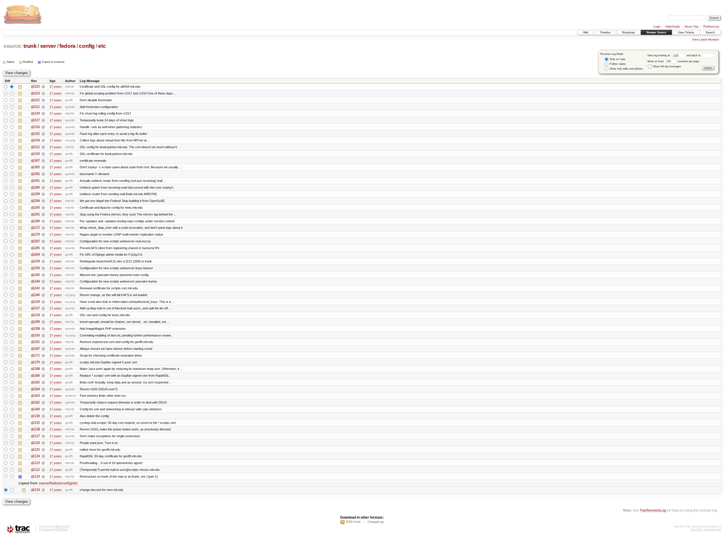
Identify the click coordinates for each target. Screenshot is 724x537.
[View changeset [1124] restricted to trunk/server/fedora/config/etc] (43, 456)
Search (710, 32)
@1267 (35, 241)
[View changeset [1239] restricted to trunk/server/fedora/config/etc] (43, 302)
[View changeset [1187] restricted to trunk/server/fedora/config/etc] (43, 349)
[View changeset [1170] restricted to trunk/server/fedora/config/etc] (43, 362)
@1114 (35, 490)
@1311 (35, 147)
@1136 (35, 416)
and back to (694, 55)
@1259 (35, 261)
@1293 (35, 208)
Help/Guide (672, 26)
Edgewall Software (55, 529)
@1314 (35, 140)
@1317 (35, 120)
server (48, 46)
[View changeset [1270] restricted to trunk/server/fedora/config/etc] (43, 234)
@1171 (35, 355)
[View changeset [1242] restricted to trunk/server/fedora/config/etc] (43, 288)
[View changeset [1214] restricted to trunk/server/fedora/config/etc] (43, 315)
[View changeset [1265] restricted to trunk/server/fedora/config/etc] (43, 248)
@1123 (35, 463)
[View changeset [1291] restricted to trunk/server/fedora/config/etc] (43, 214)
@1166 (35, 376)
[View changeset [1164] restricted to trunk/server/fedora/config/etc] (43, 389)
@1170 (35, 362)
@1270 (35, 234)
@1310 (35, 154)
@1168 (35, 369)
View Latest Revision (705, 39)
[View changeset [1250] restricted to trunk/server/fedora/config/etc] (43, 268)
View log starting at (659, 55)
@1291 (35, 214)
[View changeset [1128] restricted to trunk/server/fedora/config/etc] (43, 429)
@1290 (35, 221)
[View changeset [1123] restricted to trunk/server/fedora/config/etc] (43, 463)
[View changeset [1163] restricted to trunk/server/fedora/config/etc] (43, 396)
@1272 (35, 228)
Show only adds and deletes (626, 68)
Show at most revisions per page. (673, 61)
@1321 (35, 107)
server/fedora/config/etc (58, 483)
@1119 (35, 476)
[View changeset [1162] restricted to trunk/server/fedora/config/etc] (43, 402)
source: (13, 46)
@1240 (35, 295)
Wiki (585, 32)
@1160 (35, 409)
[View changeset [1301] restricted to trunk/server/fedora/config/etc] (43, 181)
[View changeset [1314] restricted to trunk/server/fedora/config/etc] (43, 140)
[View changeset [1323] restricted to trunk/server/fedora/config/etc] (43, 93)
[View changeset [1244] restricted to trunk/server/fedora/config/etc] (43, 281)
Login (657, 26)
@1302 (35, 174)
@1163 (35, 396)
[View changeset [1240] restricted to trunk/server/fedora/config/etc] (43, 295)
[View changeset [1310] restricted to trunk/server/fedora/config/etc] (43, 154)
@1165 (35, 382)
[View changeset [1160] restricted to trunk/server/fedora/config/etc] (43, 409)
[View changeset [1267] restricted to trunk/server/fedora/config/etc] (43, 241)
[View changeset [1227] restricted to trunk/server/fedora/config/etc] (43, 308)
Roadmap (628, 32)
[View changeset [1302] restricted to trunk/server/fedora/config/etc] (43, 174)
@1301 (35, 181)
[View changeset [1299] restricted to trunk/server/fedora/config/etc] (43, 194)
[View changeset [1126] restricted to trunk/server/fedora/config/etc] (43, 443)
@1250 (35, 268)
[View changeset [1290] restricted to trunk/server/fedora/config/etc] (43, 221)
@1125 (35, 450)
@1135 (35, 423)
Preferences (711, 26)
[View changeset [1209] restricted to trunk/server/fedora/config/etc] (43, 322)
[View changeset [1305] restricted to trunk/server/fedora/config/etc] (43, 167)
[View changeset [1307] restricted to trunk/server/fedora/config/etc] (43, 161)
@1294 (35, 201)
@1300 (35, 187)
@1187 (35, 349)
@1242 (35, 288)
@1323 (35, 93)
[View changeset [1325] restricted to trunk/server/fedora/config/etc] (43, 87)
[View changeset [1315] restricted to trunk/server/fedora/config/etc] (43, 134)
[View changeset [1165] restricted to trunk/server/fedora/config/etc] (43, 382)
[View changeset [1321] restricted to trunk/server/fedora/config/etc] (43, 107)
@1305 (35, 167)
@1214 (35, 315)
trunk (29, 46)
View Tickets (686, 32)
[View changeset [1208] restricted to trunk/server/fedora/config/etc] (43, 329)
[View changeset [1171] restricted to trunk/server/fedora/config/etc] (43, 355)
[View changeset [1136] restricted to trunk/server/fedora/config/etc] (43, 416)
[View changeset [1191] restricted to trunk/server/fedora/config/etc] (43, 342)
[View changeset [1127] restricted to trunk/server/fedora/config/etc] (43, 436)
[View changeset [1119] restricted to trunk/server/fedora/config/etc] (43, 476)
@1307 (35, 161)
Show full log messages (666, 66)
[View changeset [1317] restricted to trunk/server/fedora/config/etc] (43, 120)
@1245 (35, 275)
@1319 (35, 113)
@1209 (35, 322)
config (87, 46)
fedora (67, 46)
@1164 (35, 389)
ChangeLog (375, 521)
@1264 (35, 254)
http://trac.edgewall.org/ (705, 529)
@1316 (35, 127)
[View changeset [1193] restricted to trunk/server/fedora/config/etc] (43, 335)
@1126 (35, 443)
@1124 (35, 456)
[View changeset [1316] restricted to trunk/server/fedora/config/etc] (43, 127)
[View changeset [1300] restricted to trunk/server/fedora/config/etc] (43, 187)
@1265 (35, 248)
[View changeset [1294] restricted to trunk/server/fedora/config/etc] (43, 201)
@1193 (35, 335)
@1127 (35, 436)
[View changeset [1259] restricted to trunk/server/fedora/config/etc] (43, 261)
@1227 (35, 308)
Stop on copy (617, 59)
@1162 (35, 402)
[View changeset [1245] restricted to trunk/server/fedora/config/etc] (43, 275)
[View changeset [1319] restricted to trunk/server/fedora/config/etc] (43, 113)
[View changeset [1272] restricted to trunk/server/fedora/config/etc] (43, 228)
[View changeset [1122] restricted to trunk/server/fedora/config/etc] (43, 470)
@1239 (35, 302)
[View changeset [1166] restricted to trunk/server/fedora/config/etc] (43, 376)
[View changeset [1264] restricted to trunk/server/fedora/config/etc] (43, 254)
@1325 (35, 87)
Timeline (605, 32)
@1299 (35, 194)
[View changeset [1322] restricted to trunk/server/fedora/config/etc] (43, 100)
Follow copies (617, 63)
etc (102, 46)
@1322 (35, 100)
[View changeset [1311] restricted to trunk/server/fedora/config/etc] (43, 147)
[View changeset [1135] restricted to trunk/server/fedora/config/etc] (43, 423)
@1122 (35, 470)
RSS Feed (353, 521)
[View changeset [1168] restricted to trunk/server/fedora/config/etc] (43, 369)
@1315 (35, 134)
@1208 (35, 329)
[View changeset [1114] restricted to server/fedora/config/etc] (43, 490)
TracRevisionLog (653, 510)
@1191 (35, 342)
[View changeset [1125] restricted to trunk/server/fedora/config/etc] (43, 450)
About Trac (691, 26)
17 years (55, 86)
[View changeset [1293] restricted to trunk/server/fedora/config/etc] (43, 208)
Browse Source (656, 32)
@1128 (35, 429)
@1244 (35, 281)
